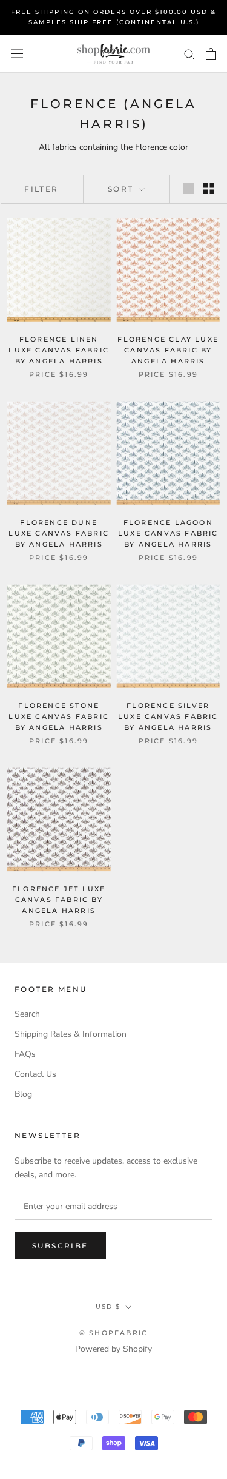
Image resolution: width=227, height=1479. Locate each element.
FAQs (25, 1054)
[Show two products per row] (208, 188)
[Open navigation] (17, 53)
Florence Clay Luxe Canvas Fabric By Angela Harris (168, 350)
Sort (122, 189)
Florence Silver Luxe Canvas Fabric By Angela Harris (168, 716)
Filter (41, 189)
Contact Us (35, 1074)
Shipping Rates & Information (71, 1034)
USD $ (108, 1306)
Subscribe (60, 1245)
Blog (23, 1094)
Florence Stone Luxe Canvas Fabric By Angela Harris (58, 716)
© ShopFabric (113, 1333)
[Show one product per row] (188, 188)
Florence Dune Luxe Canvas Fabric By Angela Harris (58, 533)
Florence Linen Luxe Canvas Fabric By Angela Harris (58, 350)
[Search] (189, 54)
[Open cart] (211, 54)
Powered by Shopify (113, 1349)
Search (27, 1014)
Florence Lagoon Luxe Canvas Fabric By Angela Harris (168, 533)
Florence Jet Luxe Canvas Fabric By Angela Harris (58, 899)
